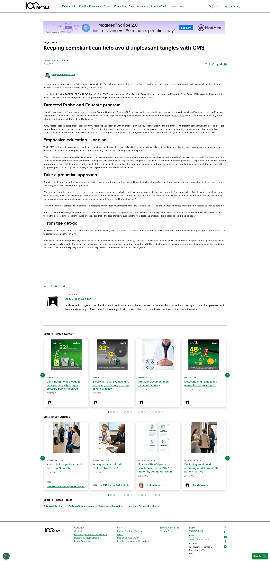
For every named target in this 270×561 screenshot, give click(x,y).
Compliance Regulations (111, 506)
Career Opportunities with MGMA (90, 534)
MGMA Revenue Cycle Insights (115, 485)
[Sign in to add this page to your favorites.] (206, 64)
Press (119, 534)
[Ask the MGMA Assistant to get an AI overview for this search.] (260, 556)
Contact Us (79, 531)
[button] (225, 6)
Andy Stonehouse (63, 74)
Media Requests (82, 541)
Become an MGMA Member (87, 538)
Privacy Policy (166, 531)
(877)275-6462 (196, 531)
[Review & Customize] (6, 556)
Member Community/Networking (133, 541)
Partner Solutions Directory (130, 531)
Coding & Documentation (81, 506)
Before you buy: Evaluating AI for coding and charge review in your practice (111, 385)
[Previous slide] (42, 375)
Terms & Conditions (169, 527)
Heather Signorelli (155, 485)
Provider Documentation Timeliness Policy (153, 383)
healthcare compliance (134, 84)
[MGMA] (37, 6)
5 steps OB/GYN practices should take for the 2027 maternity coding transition (155, 468)
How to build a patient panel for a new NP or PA (64, 466)
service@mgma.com (199, 539)
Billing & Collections (53, 506)
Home (46, 60)
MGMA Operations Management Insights (66, 486)
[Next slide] (227, 375)
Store (119, 527)
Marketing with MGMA (128, 538)
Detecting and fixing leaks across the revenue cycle (200, 383)
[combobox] (189, 6)
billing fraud (178, 115)
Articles (56, 60)
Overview (79, 527)
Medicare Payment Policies (142, 506)
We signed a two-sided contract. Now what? (107, 466)
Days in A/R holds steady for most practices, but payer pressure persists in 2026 (64, 385)
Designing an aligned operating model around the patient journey (201, 468)
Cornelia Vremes (200, 485)
